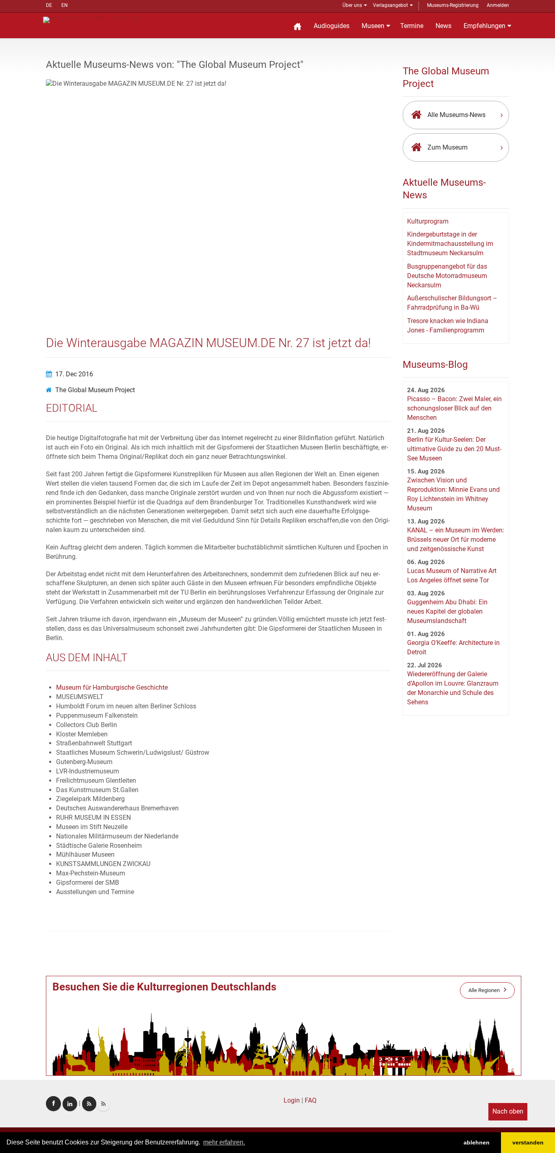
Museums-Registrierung (453, 5)
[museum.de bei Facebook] (53, 1103)
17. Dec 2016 (74, 374)
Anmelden (498, 5)
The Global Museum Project (95, 390)
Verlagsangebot (390, 5)
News (443, 26)
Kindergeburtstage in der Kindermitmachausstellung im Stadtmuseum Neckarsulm (450, 243)
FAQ (311, 1100)
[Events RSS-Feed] (89, 1104)
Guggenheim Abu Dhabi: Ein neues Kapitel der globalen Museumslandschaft (447, 611)
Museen (373, 26)
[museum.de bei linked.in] (70, 1104)
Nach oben (507, 1111)
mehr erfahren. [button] (224, 1142)
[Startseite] (297, 25)
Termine (411, 26)
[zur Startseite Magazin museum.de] (92, 19)
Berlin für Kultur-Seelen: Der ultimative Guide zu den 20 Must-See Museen (454, 449)
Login (292, 1100)
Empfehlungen (484, 26)
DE (49, 5)
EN (64, 5)
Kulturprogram (428, 221)
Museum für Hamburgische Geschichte (112, 687)
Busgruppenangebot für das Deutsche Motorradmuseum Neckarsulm (447, 276)
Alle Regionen (484, 990)
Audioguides (331, 26)
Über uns (352, 5)
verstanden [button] (528, 1142)
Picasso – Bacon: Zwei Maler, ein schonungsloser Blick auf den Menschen (454, 408)
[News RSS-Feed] (103, 1104)
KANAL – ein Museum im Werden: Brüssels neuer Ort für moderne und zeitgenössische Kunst (455, 539)
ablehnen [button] (477, 1142)
